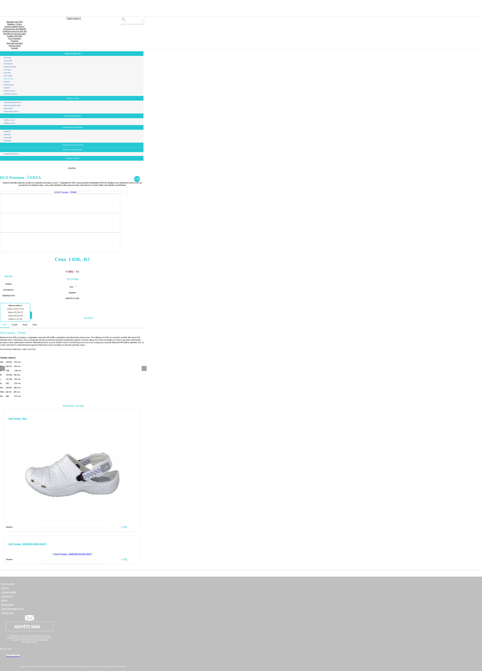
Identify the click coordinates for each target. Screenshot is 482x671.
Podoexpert (7, 141)
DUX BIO (7, 82)
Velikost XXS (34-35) (15, 309)
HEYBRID (7, 88)
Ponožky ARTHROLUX (11, 154)
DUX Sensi (7, 70)
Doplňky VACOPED (72, 158)
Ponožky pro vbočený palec (73, 150)
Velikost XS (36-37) (15, 312)
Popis (5, 325)
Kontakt (14, 48)
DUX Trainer (8, 76)
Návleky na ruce (9, 120)
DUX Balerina (8, 64)
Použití (14, 325)
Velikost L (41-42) (15, 319)
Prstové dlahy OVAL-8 (11, 111)
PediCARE (7, 135)
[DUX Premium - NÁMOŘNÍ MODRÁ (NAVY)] (72, 584)
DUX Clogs (7, 58)
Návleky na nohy (9, 123)
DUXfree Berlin (9, 85)
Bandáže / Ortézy (73, 98)
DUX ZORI (7, 73)
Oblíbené (88, 318)
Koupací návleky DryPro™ (73, 116)
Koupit (72, 529)
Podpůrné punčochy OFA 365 (72, 145)
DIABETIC (7, 131)
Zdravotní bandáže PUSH (12, 102)
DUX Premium (8, 79)
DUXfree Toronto (9, 91)
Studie (24, 325)
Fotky (35, 325)
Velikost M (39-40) (15, 316)
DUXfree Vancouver (10, 94)
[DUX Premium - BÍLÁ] (72, 505)
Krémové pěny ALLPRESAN (72, 127)
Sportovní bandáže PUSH (12, 105)
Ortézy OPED (8, 108)
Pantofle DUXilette (10, 67)
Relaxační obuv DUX (73, 54)
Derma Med (8, 138)
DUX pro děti (8, 61)
